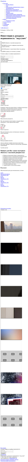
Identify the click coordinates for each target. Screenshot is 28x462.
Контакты (5, 25)
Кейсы (4, 19)
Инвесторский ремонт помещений (14, 14)
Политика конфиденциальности (8, 460)
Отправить (3, 453)
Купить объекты (7, 21)
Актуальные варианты (11, 18)
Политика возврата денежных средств (9, 459)
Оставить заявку (4, 59)
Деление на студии (10, 20)
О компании (6, 24)
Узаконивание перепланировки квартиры (15, 15)
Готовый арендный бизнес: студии (14, 10)
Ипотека (8, 12)
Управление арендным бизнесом (13, 17)
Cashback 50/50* (9, 13)
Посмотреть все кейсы (6, 208)
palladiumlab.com (13, 458)
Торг (7, 5)
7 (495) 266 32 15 (4, 27)
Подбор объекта (9, 4)
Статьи (5, 23)
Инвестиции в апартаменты (12, 9)
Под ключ (5, 3)
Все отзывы (3, 448)
